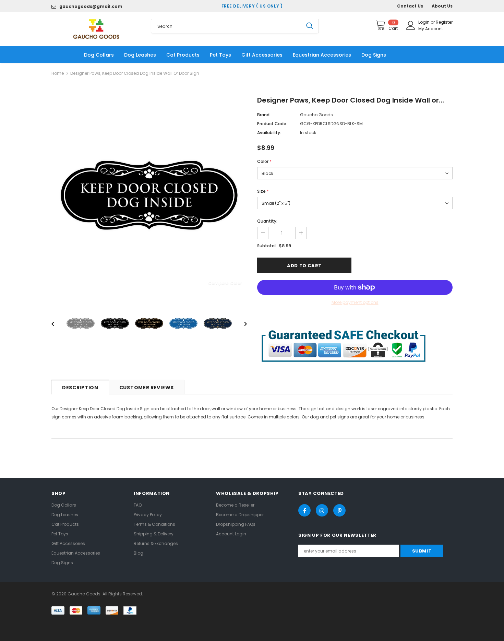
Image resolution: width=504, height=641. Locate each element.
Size (263, 191)
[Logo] (96, 29)
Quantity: (267, 221)
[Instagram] (322, 510)
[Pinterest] (339, 510)
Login (424, 22)
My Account (430, 29)
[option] (149, 195)
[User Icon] (411, 25)
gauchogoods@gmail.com (90, 6)
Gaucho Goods (316, 115)
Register (444, 22)
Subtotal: (267, 246)
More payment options (355, 302)
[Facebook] (304, 510)
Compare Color (225, 283)
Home (57, 73)
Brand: (264, 115)
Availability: (269, 132)
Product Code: (272, 124)
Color (264, 161)
